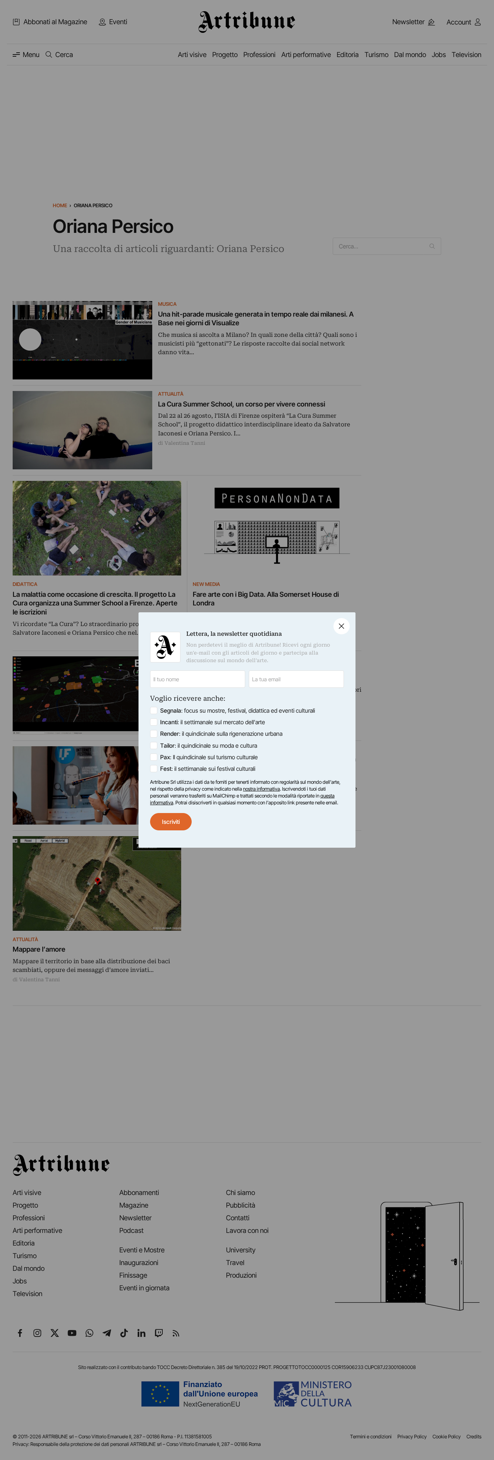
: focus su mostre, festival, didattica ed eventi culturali (237, 710)
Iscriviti (171, 821)
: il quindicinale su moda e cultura (208, 745)
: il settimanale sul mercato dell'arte (212, 722)
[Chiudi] (341, 626)
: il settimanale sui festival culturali (207, 768)
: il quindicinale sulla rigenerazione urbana (221, 733)
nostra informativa (261, 789)
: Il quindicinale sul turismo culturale (209, 757)
